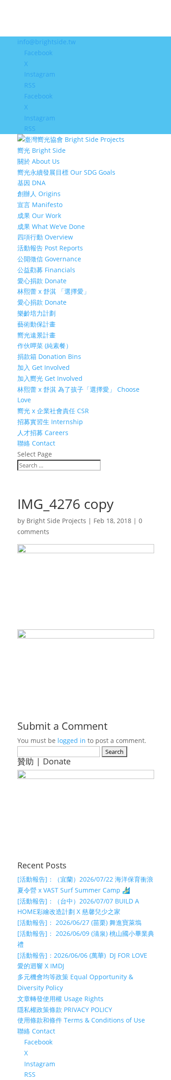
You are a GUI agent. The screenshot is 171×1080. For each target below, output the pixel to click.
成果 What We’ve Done (51, 226)
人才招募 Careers (42, 432)
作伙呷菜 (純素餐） (44, 345)
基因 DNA (31, 182)
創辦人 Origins (39, 193)
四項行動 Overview (45, 237)
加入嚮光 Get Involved (50, 378)
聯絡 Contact (36, 443)
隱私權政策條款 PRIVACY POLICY (64, 1009)
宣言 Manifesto (39, 204)
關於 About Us (38, 161)
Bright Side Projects (56, 520)
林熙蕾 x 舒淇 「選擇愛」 (53, 291)
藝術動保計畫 (36, 324)
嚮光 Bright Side (41, 150)
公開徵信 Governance (49, 258)
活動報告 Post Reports (50, 248)
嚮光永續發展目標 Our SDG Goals (66, 172)
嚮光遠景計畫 (36, 335)
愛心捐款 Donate (42, 280)
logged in (71, 740)
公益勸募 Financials (46, 269)
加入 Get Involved (43, 367)
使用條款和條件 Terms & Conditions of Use (81, 1020)
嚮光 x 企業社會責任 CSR (53, 410)
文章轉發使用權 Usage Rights (60, 998)
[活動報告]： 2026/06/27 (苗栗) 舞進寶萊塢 (79, 922)
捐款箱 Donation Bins (49, 356)
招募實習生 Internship (50, 421)
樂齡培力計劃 (36, 313)
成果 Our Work (39, 215)
